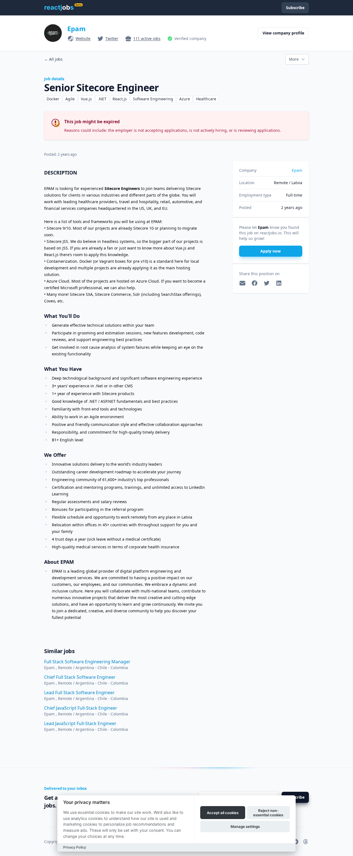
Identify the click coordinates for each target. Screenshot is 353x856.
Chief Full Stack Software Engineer (80, 677)
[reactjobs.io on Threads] (305, 841)
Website (83, 38)
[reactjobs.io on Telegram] (295, 841)
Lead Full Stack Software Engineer (79, 692)
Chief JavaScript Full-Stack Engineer (80, 708)
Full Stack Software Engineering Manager (87, 662)
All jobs (53, 59)
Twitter (111, 38)
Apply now (270, 251)
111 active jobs (147, 38)
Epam (76, 28)
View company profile (283, 33)
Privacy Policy (74, 847)
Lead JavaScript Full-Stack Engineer (80, 723)
